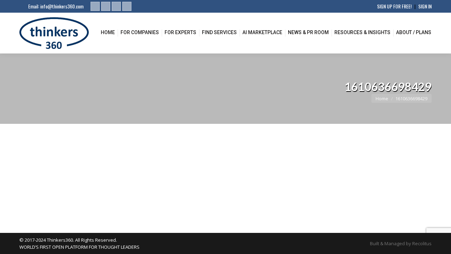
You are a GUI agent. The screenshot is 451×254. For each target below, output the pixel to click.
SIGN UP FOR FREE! (394, 6)
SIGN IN (425, 6)
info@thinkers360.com (62, 6)
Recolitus (422, 243)
